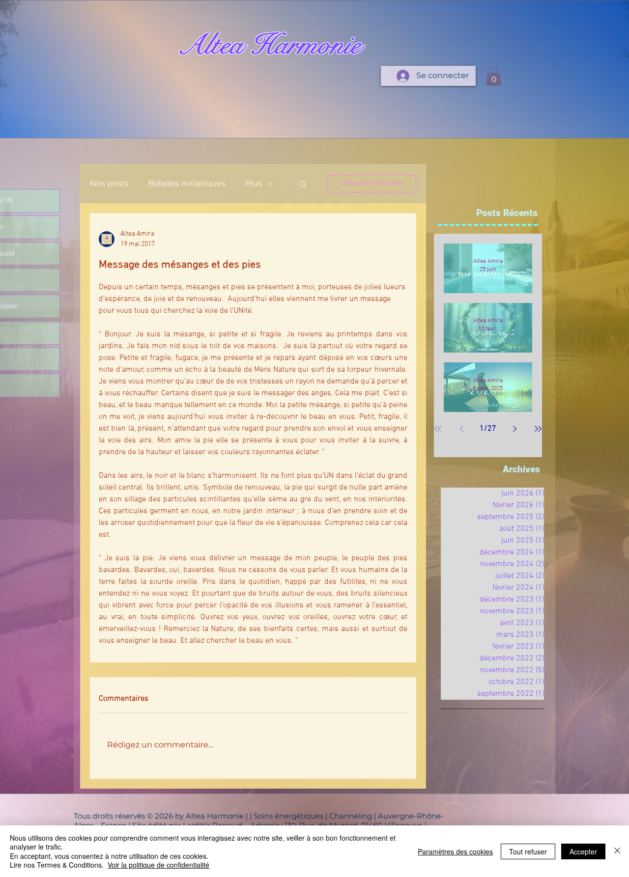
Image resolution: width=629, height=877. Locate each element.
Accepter (583, 851)
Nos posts (109, 183)
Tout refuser (528, 851)
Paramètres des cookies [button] (455, 851)
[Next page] (514, 429)
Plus (253, 183)
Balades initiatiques (187, 183)
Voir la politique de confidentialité (158, 865)
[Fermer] (617, 851)
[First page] (438, 429)
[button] (494, 75)
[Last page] (538, 429)
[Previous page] (461, 429)
